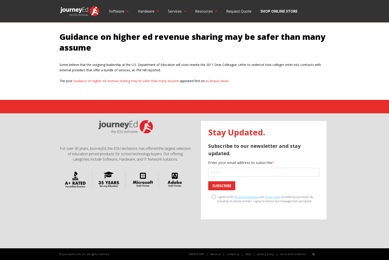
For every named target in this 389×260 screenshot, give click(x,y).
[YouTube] (324, 254)
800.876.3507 (196, 254)
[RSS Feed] (313, 254)
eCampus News (217, 81)
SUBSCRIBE (221, 185)
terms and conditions (246, 197)
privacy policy (273, 197)
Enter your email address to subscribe (240, 163)
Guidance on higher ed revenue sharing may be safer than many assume (126, 81)
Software (116, 11)
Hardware (146, 11)
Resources (204, 11)
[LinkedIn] (329, 254)
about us (215, 254)
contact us (233, 254)
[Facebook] (319, 254)
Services (175, 11)
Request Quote (238, 11)
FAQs (248, 254)
